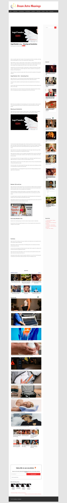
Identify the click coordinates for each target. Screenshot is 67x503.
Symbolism (33, 11)
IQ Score (43, 11)
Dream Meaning (21, 11)
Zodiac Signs (38, 11)
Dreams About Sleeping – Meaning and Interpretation (18, 492)
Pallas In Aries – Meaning (49, 228)
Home (10, 11)
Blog (47, 11)
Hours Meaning (28, 11)
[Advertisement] (33, 19)
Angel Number (15, 11)
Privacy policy (51, 11)
